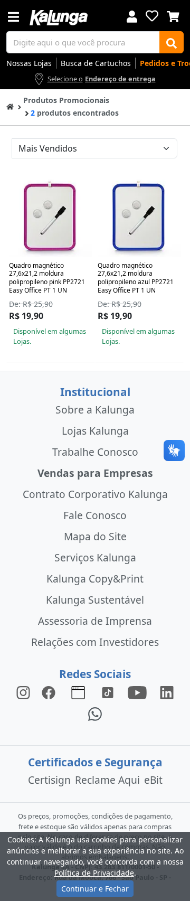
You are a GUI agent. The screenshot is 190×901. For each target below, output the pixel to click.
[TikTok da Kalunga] (107, 692)
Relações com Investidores (95, 642)
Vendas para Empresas (95, 473)
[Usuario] (131, 15)
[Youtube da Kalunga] (137, 692)
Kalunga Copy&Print (95, 578)
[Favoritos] (152, 16)
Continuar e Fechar (95, 889)
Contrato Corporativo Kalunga (95, 494)
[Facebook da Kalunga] (50, 692)
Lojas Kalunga (95, 431)
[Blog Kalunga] (78, 692)
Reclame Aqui (107, 780)
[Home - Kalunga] (10, 106)
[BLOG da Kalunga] (167, 692)
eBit (153, 780)
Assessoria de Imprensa (95, 621)
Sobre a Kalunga (95, 409)
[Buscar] (171, 42)
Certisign (49, 780)
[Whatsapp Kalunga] (95, 713)
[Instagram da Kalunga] (23, 692)
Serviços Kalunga (95, 557)
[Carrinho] (173, 15)
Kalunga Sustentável (95, 600)
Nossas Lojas (29, 63)
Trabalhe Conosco (95, 452)
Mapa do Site (95, 536)
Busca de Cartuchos (96, 63)
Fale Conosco (95, 515)
